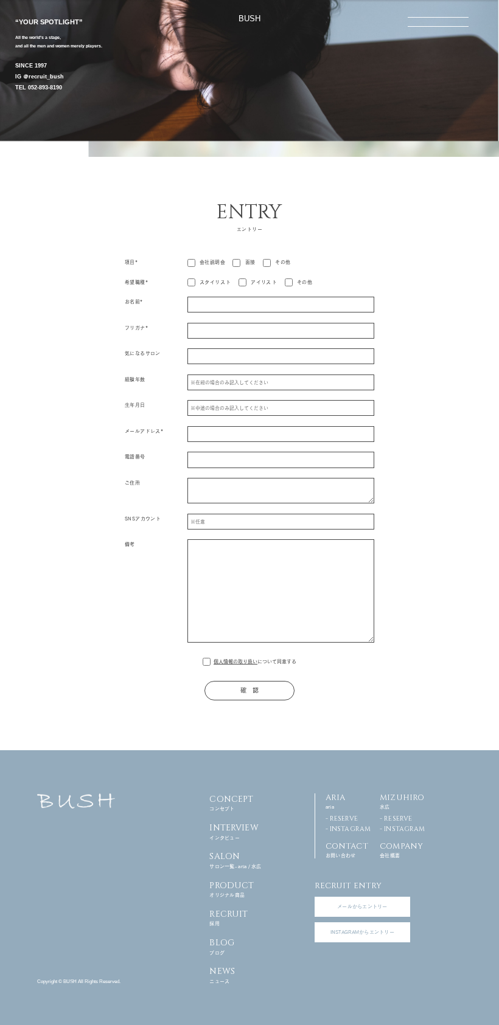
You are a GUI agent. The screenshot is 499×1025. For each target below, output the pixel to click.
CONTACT (347, 849)
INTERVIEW (233, 831)
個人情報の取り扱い (235, 661)
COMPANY (401, 849)
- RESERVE (342, 819)
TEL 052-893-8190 (38, 88)
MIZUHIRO (402, 800)
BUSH (250, 18)
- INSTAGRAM (348, 829)
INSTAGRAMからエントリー (362, 932)
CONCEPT (231, 802)
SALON (235, 860)
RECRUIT (228, 917)
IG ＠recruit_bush (39, 77)
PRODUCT (231, 889)
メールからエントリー (362, 906)
